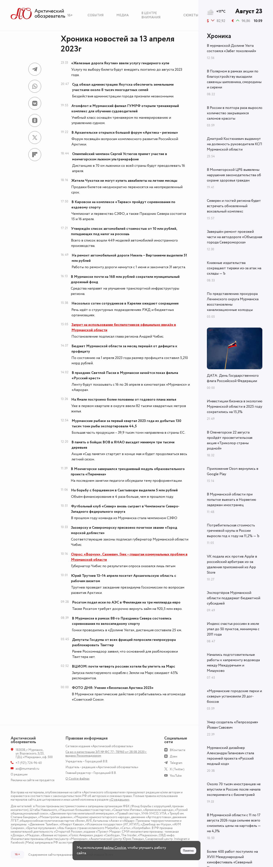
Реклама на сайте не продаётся (32, 780)
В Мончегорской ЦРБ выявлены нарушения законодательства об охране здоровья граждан (234, 175)
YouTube (176, 776)
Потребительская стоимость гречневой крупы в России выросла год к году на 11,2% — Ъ (233, 531)
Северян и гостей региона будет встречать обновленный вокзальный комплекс (234, 206)
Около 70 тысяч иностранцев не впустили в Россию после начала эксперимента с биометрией (234, 789)
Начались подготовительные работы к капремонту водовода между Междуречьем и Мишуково (233, 662)
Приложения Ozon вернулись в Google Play (232, 471)
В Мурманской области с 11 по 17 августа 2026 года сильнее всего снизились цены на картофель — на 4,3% (234, 823)
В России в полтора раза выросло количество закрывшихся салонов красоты (234, 113)
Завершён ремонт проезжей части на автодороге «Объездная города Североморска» (234, 237)
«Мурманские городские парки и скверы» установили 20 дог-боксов (234, 696)
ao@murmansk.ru (27, 768)
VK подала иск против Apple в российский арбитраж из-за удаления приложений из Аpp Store (232, 564)
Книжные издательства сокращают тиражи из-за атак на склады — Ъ (234, 268)
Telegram (176, 763)
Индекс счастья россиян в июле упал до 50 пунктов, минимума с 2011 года (233, 629)
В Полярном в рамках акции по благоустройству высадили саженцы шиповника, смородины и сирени (234, 79)
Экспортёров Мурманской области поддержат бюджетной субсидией (233, 598)
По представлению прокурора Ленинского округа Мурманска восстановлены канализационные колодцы (232, 301)
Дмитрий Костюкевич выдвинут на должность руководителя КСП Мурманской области (234, 144)
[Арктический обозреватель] (38, 14)
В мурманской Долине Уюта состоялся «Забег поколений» (231, 48)
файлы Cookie (114, 847)
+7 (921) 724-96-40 (29, 763)
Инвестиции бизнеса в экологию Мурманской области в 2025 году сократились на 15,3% (234, 406)
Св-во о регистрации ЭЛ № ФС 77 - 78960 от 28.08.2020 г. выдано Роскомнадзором (106, 753)
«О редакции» (119, 799)
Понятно (188, 850)
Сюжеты (190, 15)
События (96, 15)
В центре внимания (151, 15)
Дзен (173, 756)
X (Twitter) (177, 769)
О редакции (19, 774)
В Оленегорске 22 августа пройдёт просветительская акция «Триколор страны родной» (229, 440)
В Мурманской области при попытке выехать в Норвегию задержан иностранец (231, 500)
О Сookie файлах (77, 779)
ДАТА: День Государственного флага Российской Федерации (233, 378)
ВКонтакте (177, 750)
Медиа (122, 15)
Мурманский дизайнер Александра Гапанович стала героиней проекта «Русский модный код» (230, 755)
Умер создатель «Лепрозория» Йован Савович (232, 725)
